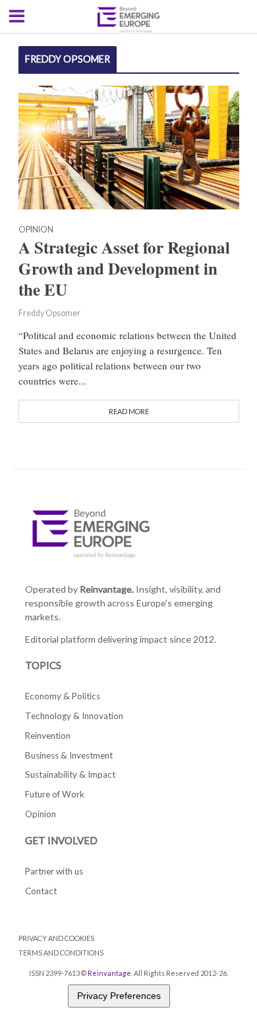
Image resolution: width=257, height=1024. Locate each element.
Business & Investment (69, 755)
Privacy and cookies (56, 938)
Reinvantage (109, 973)
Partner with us (54, 871)
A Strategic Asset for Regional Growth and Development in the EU (124, 268)
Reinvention (48, 735)
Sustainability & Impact (70, 774)
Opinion (35, 230)
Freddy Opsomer (49, 313)
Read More (129, 411)
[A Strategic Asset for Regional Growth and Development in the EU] (128, 145)
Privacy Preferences (119, 995)
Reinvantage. (107, 589)
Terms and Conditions (60, 952)
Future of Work (54, 794)
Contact (41, 891)
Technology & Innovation (74, 716)
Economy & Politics (62, 696)
